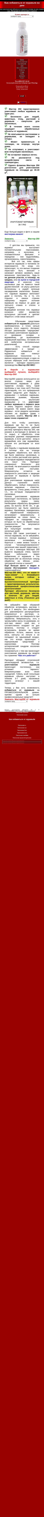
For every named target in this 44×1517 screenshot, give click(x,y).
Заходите (34, 568)
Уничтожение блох (22, 730)
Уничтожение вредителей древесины (22, 737)
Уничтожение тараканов (22, 712)
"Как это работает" (27, 655)
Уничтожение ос (22, 725)
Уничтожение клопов (22, 714)
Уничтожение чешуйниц (22, 735)
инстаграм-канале (14, 234)
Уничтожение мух (22, 727)
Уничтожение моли (22, 732)
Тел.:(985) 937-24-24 (22, 81)
